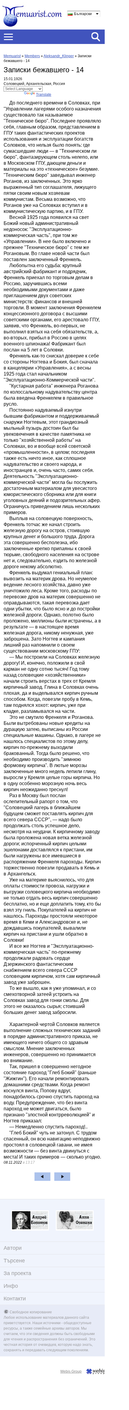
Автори (13, 1248)
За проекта (17, 1273)
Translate (43, 94)
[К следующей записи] (62, 1176)
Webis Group (71, 1371)
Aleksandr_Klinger (59, 56)
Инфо (11, 1286)
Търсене (14, 1261)
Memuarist (12, 56)
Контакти (15, 1299)
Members (32, 56)
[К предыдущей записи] (42, 1176)
